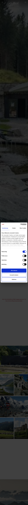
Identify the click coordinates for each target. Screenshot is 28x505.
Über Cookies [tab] (23, 228)
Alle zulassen (14, 270)
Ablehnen (14, 279)
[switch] (24, 256)
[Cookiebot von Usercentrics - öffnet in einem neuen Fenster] (20, 224)
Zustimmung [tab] (5, 228)
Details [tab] (14, 228)
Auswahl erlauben (14, 275)
